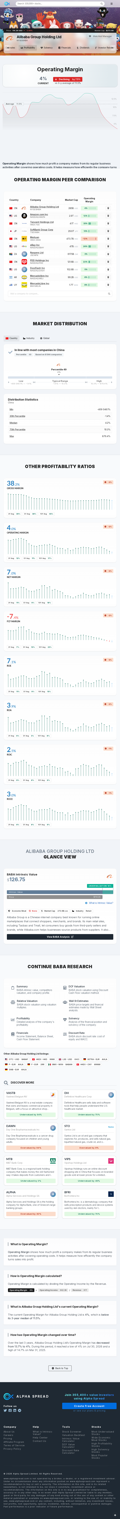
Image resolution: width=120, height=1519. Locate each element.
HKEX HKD (45, 1059)
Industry (83, 911)
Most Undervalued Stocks (103, 1432)
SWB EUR (17, 1069)
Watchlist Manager (102, 36)
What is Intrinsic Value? (100, 902)
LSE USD (70, 1059)
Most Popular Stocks (100, 1456)
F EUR (15, 1064)
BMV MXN (62, 1064)
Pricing (8, 1438)
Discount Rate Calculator (70, 1451)
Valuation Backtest (73, 1435)
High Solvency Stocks (100, 1450)
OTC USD (18, 1059)
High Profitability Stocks (102, 1444)
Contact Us (39, 1441)
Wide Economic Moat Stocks (101, 1438)
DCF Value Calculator (68, 1445)
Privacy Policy (12, 1448)
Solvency (48, 48)
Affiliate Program (14, 1442)
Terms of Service (14, 1445)
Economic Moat (24, 911)
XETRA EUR (97, 1059)
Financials (66, 48)
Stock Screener (72, 1431)
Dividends (84, 48)
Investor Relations (107, 48)
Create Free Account (89, 1406)
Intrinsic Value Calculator (71, 1439)
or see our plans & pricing (89, 1410)
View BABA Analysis (58, 936)
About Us (9, 1431)
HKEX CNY (90, 1064)
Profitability (29, 48)
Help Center (40, 1437)
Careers (8, 1435)
